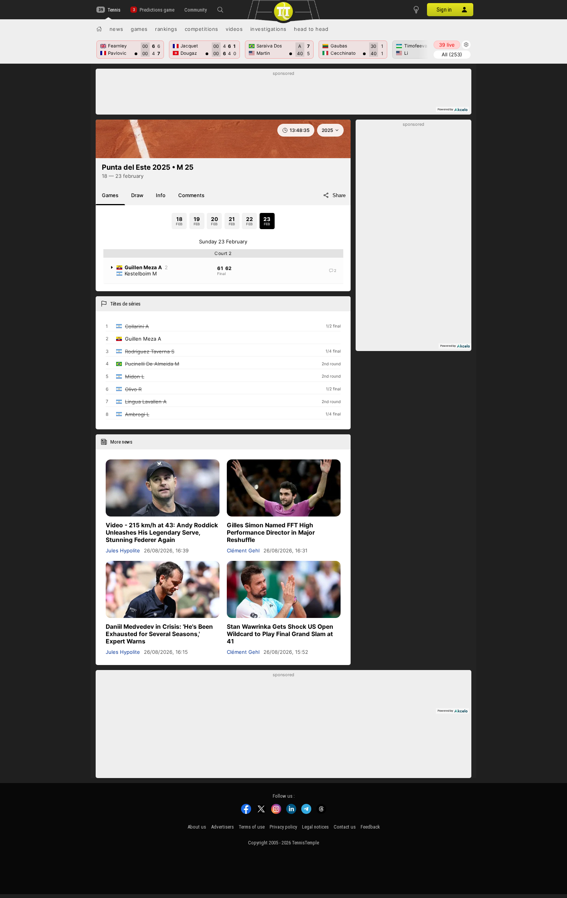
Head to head (311, 29)
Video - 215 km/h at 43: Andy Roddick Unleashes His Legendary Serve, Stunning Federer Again (162, 533)
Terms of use (252, 827)
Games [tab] (110, 195)
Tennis (114, 10)
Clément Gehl (243, 550)
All (452, 54)
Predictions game (157, 10)
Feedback (370, 827)
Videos (234, 29)
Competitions (201, 29)
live (447, 45)
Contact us (345, 827)
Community (195, 10)
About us (196, 827)
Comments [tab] (191, 195)
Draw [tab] (137, 195)
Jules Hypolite (123, 550)
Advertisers (222, 827)
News (116, 29)
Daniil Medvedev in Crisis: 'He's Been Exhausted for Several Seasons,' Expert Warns (159, 634)
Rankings (166, 29)
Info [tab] (160, 195)
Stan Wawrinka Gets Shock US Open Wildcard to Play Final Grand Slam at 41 (280, 634)
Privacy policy (283, 827)
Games (139, 29)
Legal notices (315, 827)
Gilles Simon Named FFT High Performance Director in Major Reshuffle (271, 533)
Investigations (268, 29)
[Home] (99, 29)
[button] (220, 9)
